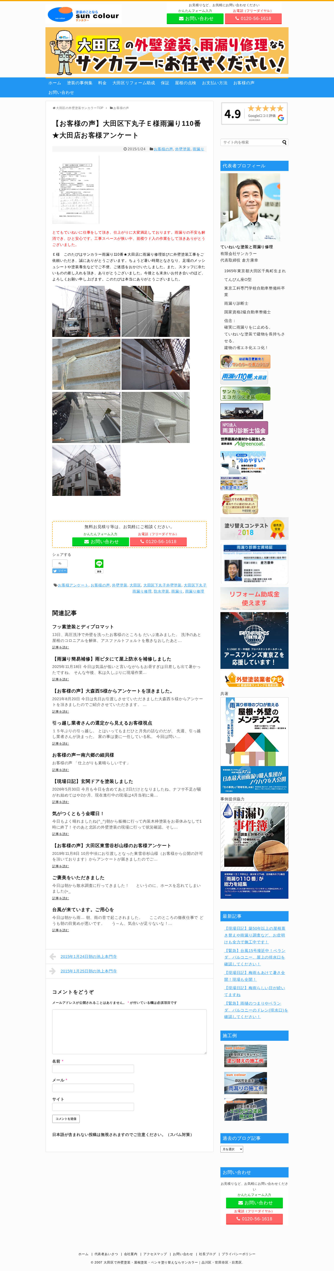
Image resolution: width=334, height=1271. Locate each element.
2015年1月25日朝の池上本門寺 (89, 971)
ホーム (54, 83)
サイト (58, 1099)
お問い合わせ (61, 92)
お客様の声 (244, 83)
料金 (102, 83)
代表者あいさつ (106, 1254)
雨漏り (198, 149)
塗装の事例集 (80, 83)
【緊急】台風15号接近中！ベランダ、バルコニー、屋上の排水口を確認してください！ (255, 958)
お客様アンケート (73, 585)
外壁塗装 (182, 149)
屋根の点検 (185, 83)
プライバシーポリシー (239, 1254)
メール (59, 1080)
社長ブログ (207, 1254)
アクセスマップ (155, 1254)
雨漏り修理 (194, 591)
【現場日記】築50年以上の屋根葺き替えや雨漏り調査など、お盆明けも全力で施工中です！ (255, 935)
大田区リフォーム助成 (133, 83)
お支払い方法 (215, 83)
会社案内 (130, 1254)
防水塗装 (161, 591)
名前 (57, 1061)
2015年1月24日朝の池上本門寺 (89, 956)
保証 (165, 83)
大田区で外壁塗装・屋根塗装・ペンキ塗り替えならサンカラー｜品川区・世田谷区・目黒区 (173, 1262)
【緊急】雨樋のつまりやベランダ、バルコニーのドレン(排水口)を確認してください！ (256, 1010)
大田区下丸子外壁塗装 (162, 585)
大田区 (135, 585)
